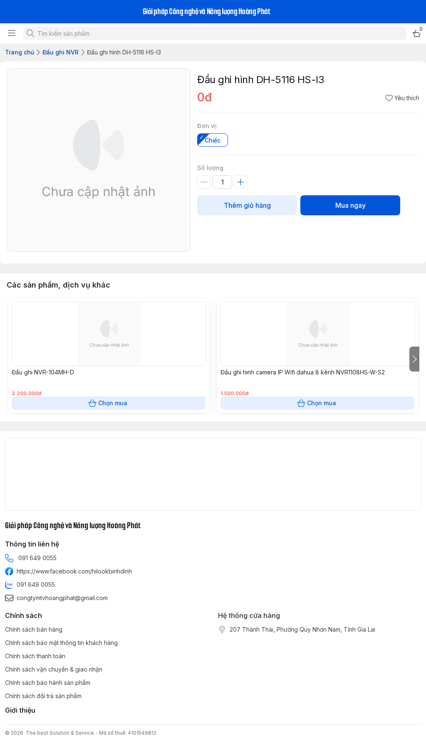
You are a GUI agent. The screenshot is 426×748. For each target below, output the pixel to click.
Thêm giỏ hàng (247, 205)
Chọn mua (112, 402)
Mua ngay (350, 205)
